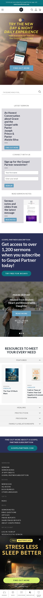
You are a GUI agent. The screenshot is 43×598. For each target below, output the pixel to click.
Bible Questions (9, 512)
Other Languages (10, 492)
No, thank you (21, 586)
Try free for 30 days (16, 273)
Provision (21, 418)
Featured (21, 360)
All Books (6, 487)
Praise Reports (8, 518)
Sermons (6, 463)
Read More (21, 313)
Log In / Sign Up (8, 532)
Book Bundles (8, 489)
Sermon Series (8, 470)
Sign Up (9, 186)
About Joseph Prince (11, 523)
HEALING (21, 407)
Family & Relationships (21, 424)
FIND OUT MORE (21, 580)
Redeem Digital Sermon (12, 534)
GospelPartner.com (22, 448)
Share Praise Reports (11, 520)
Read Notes (10, 220)
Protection (21, 413)
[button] (36, 10)
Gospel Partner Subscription (15, 475)
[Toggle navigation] (2, 10)
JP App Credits (8, 472)
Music (4, 501)
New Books (7, 484)
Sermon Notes (8, 510)
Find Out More (21, 68)
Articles (5, 515)
